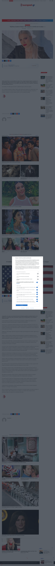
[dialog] (27, 283)
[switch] (37, 273)
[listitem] (27, 271)
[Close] (41, 258)
